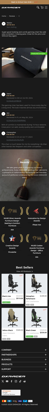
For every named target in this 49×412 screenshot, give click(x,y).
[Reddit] (25, 381)
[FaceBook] (12, 381)
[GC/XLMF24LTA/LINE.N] (13, 284)
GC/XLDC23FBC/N (14, 101)
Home (4, 16)
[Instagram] (17, 381)
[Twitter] (4, 381)
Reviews (12, 16)
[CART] (42, 7)
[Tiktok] (21, 381)
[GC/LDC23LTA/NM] (36, 318)
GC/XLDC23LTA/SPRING (16, 120)
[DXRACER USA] (19, 7)
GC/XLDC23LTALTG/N (15, 140)
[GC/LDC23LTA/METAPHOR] (36, 284)
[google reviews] (11, 392)
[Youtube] (8, 381)
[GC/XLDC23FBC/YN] (13, 318)
